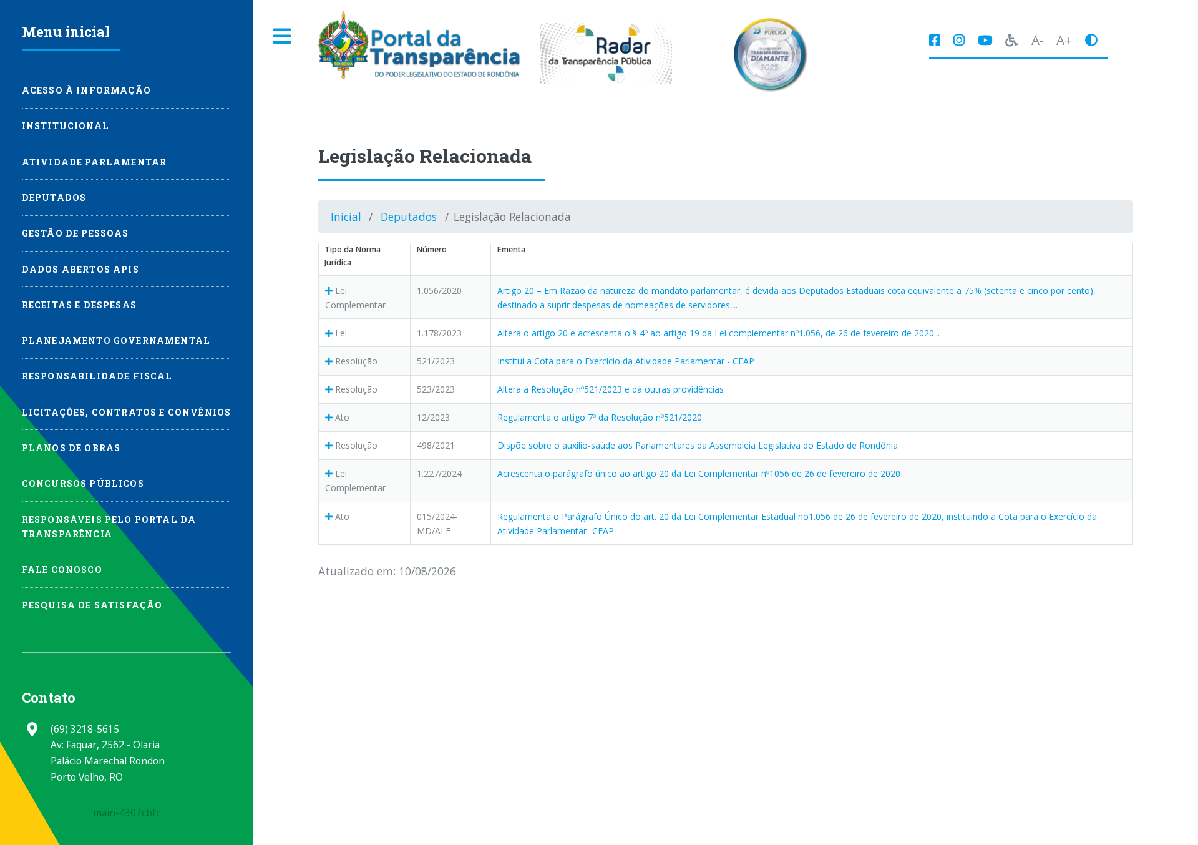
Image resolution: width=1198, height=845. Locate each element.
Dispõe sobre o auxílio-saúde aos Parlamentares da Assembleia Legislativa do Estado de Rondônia (697, 445)
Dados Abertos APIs (80, 269)
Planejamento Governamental (116, 340)
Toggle (282, 36)
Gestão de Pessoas (75, 233)
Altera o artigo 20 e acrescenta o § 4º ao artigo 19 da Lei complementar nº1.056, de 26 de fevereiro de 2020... (718, 333)
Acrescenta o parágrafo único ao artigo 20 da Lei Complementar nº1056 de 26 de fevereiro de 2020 (698, 473)
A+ (1064, 40)
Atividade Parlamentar (94, 162)
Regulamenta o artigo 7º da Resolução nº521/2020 (599, 417)
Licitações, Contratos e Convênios (126, 412)
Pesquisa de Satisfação (92, 605)
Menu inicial (66, 31)
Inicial (346, 216)
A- (1037, 40)
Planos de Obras (71, 448)
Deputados (409, 216)
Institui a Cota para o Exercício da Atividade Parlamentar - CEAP (625, 361)
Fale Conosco (62, 569)
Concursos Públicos (83, 483)
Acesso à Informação (86, 90)
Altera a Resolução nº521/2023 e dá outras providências (610, 389)
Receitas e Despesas (79, 305)
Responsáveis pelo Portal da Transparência (109, 527)
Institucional (65, 126)
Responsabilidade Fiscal (97, 376)
